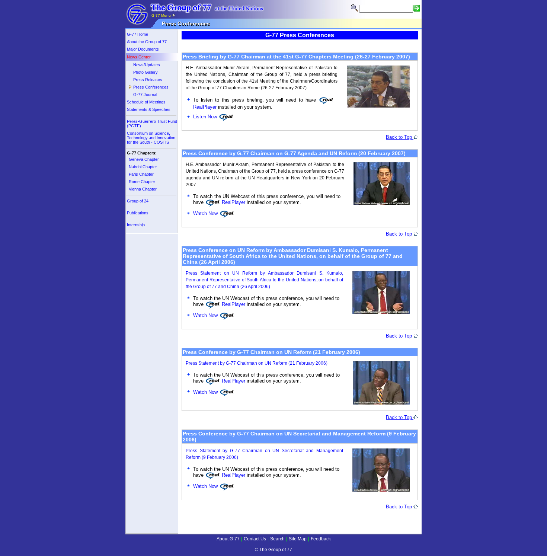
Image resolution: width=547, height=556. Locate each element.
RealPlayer (232, 202)
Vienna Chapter (143, 189)
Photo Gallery (145, 72)
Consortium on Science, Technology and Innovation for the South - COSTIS (151, 137)
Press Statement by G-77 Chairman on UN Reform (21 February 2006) (256, 363)
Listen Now (205, 116)
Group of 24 (137, 201)
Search (277, 538)
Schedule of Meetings (146, 102)
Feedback (321, 538)
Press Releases (147, 79)
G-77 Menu (161, 15)
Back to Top (399, 137)
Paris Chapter (141, 174)
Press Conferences (151, 87)
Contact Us (255, 538)
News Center (139, 57)
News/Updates (146, 65)
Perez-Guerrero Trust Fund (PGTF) (152, 123)
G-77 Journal (145, 94)
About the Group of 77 (147, 41)
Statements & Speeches (148, 109)
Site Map (298, 538)
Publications (137, 213)
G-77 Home (137, 34)
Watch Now (206, 213)
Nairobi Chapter (143, 166)
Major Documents (143, 49)
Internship (136, 225)
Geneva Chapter (144, 159)
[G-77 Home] (137, 23)
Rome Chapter (142, 181)
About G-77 (228, 538)
